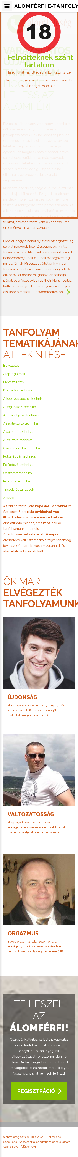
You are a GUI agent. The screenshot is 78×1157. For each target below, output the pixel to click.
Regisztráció (36, 1091)
